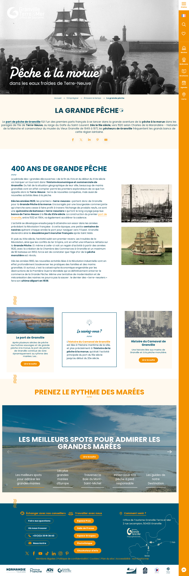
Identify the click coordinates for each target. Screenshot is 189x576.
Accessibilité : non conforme (132, 558)
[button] (183, 24)
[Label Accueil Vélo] (145, 570)
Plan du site (107, 558)
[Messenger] (184, 570)
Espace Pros (84, 520)
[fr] (184, 16)
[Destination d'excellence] (157, 570)
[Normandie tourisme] (16, 570)
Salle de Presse (85, 528)
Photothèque (84, 543)
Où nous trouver (37, 528)
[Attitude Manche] (36, 570)
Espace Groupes (86, 535)
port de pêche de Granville (23, 122)
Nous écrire (39, 543)
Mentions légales (45, 558)
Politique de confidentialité (72, 558)
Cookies (94, 558)
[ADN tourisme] (49, 570)
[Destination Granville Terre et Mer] (26, 13)
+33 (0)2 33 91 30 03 (43, 535)
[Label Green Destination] (131, 570)
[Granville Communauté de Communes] (64, 570)
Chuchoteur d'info (87, 550)
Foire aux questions (39, 520)
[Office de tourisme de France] (168, 570)
